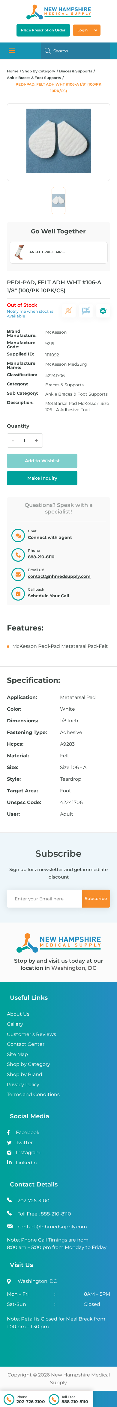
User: (13, 814)
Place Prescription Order (43, 30)
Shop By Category (39, 71)
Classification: (22, 375)
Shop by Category (28, 1064)
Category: (17, 384)
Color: (14, 709)
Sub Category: (22, 393)
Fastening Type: (27, 732)
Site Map (17, 1054)
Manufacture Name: (21, 365)
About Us (18, 1014)
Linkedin (26, 1163)
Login (82, 30)
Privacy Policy (23, 1084)
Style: (14, 779)
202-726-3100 (30, 1401)
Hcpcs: (15, 744)
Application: (22, 697)
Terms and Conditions (33, 1094)
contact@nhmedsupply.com (59, 576)
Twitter (24, 1142)
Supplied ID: (20, 354)
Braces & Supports (75, 71)
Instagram (28, 1152)
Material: (18, 755)
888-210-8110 (75, 1401)
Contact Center (25, 1044)
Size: (12, 767)
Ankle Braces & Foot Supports (34, 77)
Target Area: (22, 790)
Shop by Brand (24, 1074)
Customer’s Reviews (31, 1034)
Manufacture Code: (21, 345)
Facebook (28, 1132)
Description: (20, 402)
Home (12, 71)
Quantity (18, 426)
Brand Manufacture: (22, 333)
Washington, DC (73, 968)
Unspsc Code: (24, 802)
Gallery (15, 1024)
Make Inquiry (42, 478)
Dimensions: (22, 720)
